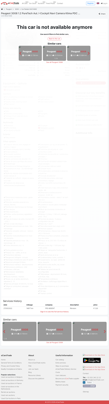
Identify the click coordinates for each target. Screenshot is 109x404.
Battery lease (60, 382)
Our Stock (33, 2)
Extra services (61, 363)
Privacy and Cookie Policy (10, 366)
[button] (98, 3)
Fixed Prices (51, 2)
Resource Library (34, 375)
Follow (89, 382)
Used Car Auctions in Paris (11, 398)
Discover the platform (36, 379)
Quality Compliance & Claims (11, 369)
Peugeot (9, 9)
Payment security (62, 385)
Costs (58, 372)
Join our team (33, 369)
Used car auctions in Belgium (11, 377)
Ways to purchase (62, 366)
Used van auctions (8, 395)
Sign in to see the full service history (54, 312)
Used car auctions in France (11, 383)
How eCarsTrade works (36, 363)
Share (103, 14)
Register (90, 3)
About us (31, 360)
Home (3, 360)
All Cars (25, 2)
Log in (105, 3)
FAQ (29, 366)
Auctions (41, 2)
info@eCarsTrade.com (96, 380)
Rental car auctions (8, 392)
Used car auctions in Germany (12, 380)
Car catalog (60, 360)
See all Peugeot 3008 (54, 62)
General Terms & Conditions (11, 363)
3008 (17, 9)
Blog (30, 372)
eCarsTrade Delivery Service (66, 369)
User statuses (61, 375)
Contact (60, 3)
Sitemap (86, 392)
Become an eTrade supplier (67, 379)
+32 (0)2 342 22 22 (93, 377)
